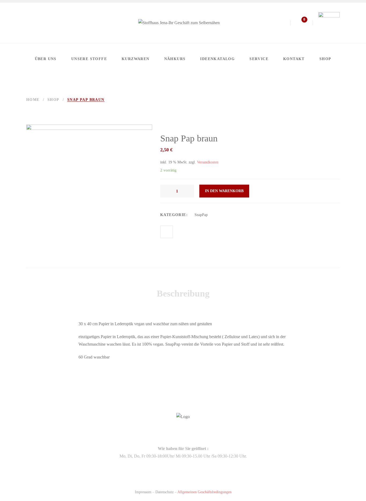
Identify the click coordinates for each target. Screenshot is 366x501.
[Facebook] (28, 22)
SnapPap (201, 215)
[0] (299, 24)
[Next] (336, 100)
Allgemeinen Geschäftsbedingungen (204, 492)
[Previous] (323, 100)
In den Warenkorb (224, 191)
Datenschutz (164, 492)
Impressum (143, 492)
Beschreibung (183, 293)
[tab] (183, 293)
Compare (166, 231)
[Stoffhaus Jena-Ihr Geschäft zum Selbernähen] (179, 22)
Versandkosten (207, 162)
